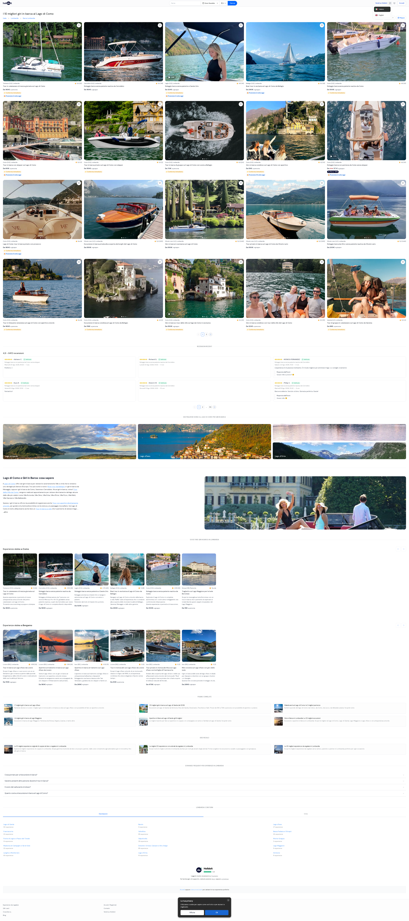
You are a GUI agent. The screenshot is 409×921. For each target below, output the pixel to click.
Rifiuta (192, 912)
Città (306, 814)
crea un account (196, 890)
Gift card (6, 908)
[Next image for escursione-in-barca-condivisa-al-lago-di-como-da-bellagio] (160, 288)
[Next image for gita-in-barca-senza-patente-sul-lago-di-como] (241, 51)
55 (210, 407)
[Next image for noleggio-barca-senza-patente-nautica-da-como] (403, 51)
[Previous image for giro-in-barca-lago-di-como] (168, 288)
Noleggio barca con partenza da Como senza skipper (22, 362)
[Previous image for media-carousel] (207, 502)
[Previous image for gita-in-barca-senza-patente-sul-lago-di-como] (168, 51)
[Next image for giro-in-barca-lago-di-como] (241, 288)
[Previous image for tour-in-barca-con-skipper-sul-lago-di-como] (5, 130)
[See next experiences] (403, 549)
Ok (217, 912)
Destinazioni (103, 814)
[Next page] (210, 334)
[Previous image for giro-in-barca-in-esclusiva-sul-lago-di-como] (168, 209)
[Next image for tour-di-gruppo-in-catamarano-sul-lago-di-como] (403, 288)
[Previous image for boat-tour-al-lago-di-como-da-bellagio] (248, 51)
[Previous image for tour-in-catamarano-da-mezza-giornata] (5, 51)
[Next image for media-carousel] (403, 502)
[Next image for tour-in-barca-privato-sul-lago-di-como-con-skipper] (160, 130)
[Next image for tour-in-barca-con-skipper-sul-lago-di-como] (79, 130)
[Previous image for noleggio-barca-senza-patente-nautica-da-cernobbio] (86, 51)
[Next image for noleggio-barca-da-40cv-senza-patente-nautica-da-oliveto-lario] (403, 209)
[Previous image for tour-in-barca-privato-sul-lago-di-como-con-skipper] (86, 130)
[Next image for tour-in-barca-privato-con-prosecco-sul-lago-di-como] (79, 209)
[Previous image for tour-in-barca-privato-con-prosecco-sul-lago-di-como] (5, 209)
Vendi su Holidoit (381, 3)
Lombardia (14, 18)
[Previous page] (198, 334)
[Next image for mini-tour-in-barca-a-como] (322, 130)
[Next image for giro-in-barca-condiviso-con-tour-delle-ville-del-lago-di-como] (322, 288)
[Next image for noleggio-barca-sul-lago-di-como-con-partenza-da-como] (403, 130)
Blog (4, 915)
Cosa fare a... (7, 912)
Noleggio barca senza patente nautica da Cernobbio (157, 362)
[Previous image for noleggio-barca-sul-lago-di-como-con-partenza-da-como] (330, 130)
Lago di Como (9, 484)
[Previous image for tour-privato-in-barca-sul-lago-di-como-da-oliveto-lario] (248, 209)
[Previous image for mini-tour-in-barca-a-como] (248, 130)
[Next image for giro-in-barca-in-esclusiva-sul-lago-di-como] (241, 209)
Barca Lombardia (29, 18)
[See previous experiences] (398, 549)
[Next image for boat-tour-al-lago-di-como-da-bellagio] (322, 51)
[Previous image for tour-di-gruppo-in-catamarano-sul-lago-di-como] (330, 288)
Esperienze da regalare (11, 905)
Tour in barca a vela (44, 509)
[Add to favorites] (79, 25)
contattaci (225, 879)
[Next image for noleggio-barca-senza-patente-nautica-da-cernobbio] (160, 51)
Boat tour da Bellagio (56, 486)
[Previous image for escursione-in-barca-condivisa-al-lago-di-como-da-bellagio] (86, 288)
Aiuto (213, 879)
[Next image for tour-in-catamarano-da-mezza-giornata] (79, 51)
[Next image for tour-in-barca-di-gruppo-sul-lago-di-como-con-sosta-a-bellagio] (241, 130)
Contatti (107, 908)
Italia (4, 18)
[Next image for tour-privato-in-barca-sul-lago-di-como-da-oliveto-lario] (322, 209)
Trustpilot (214, 876)
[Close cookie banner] (228, 900)
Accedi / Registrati (110, 905)
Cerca (232, 3)
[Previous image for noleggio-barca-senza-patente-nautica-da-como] (330, 51)
